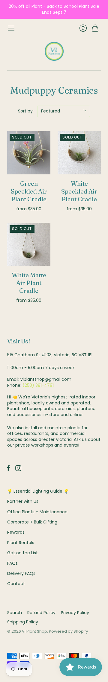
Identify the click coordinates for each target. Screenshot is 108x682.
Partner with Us (22, 501)
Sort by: (26, 111)
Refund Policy (41, 613)
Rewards (16, 532)
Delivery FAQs (21, 573)
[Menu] (11, 28)
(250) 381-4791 (38, 385)
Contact (16, 584)
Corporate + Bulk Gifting (32, 522)
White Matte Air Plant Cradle (29, 282)
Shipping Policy (22, 622)
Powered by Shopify (68, 631)
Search (14, 613)
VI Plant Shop (34, 631)
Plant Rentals (20, 543)
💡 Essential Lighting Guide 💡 (38, 491)
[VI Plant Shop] (54, 51)
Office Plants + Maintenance (37, 512)
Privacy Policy (75, 613)
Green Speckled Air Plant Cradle (29, 191)
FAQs (12, 563)
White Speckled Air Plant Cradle (79, 191)
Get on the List (22, 553)
